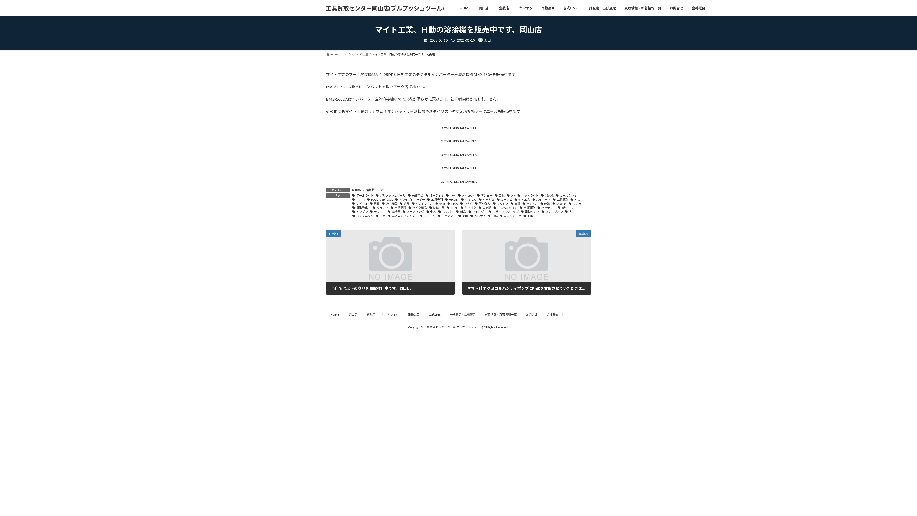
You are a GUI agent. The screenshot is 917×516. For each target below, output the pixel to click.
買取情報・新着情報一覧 (501, 314)
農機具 (396, 212)
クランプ (382, 208)
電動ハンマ (532, 212)
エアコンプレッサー (405, 216)
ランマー (379, 212)
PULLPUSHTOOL (382, 199)
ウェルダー (479, 212)
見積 (377, 203)
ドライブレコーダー (412, 199)
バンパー (448, 212)
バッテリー (548, 208)
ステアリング (415, 212)
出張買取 (529, 208)
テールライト (364, 195)
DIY (382, 190)
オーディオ (437, 195)
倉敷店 (372, 314)
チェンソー (449, 216)
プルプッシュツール (392, 195)
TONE (454, 208)
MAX (454, 203)
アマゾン (362, 212)
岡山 (465, 216)
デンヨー (486, 195)
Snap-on (561, 203)
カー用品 (392, 203)
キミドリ (502, 203)
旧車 (495, 216)
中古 (453, 195)
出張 (517, 203)
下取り (531, 216)
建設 (547, 203)
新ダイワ (567, 208)
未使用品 (417, 195)
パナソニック (364, 216)
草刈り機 (488, 199)
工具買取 (562, 199)
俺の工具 (524, 199)
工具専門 (437, 199)
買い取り (484, 203)
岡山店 (356, 190)
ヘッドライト (529, 195)
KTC (577, 199)
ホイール (362, 203)
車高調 (487, 208)
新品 (463, 212)
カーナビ (506, 199)
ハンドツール (424, 203)
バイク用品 (419, 208)
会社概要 (552, 314)
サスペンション (507, 208)
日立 (382, 216)
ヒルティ (479, 216)
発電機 (549, 195)
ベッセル (471, 199)
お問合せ (531, 314)
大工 (572, 212)
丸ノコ (360, 199)
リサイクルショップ (506, 212)
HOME (335, 314)
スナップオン (554, 212)
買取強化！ (363, 208)
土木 (433, 212)
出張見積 (400, 208)
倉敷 (407, 203)
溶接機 (370, 190)
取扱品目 (414, 314)
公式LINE (435, 314)
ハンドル (532, 203)
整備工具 (438, 208)
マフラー (578, 203)
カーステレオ (568, 195)
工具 (502, 195)
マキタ (468, 203)
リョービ (429, 216)
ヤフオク (470, 208)
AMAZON (468, 195)
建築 (442, 203)
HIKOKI (454, 199)
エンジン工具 (512, 216)
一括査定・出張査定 (463, 314)
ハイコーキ (543, 199)
